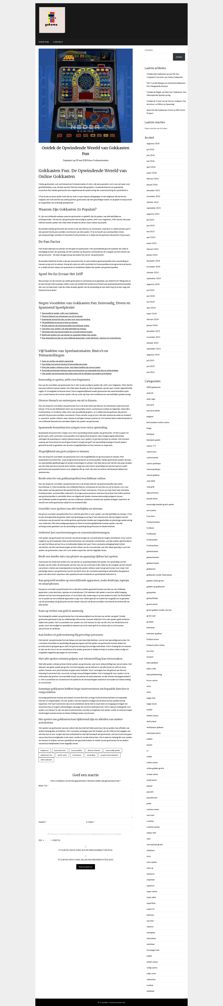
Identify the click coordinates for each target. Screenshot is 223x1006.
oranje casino (152, 774)
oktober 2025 (152, 202)
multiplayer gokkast (155, 727)
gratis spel (151, 616)
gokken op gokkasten (156, 586)
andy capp (151, 399)
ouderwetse (152, 780)
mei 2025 (151, 231)
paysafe (150, 792)
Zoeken (149, 50)
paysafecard (152, 797)
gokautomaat (152, 551)
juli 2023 (150, 360)
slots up (150, 868)
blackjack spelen (153, 440)
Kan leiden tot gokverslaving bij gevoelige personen (64, 364)
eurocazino (151, 510)
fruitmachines (152, 545)
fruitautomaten (100, 160)
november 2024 (153, 266)
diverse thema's (94, 750)
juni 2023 (151, 366)
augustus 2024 (153, 284)
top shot (150, 921)
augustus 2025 (153, 214)
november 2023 (153, 337)
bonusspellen (76, 750)
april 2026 (151, 167)
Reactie (43, 785)
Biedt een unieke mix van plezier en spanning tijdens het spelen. (69, 335)
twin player (151, 938)
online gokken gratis (155, 768)
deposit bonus (153, 493)
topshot (150, 926)
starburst (151, 874)
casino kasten (152, 457)
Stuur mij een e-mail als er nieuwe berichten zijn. (85, 859)
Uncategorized (153, 950)
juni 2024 (151, 296)
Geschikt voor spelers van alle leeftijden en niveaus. (64, 328)
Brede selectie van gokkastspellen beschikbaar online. (65, 325)
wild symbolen (46, 760)
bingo (149, 428)
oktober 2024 (152, 272)
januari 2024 (152, 325)
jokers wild (151, 668)
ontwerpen (76, 755)
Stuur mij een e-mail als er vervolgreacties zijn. (86, 850)
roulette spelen (153, 827)
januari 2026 (152, 184)
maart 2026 (152, 173)
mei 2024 (151, 302)
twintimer (151, 944)
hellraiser (151, 627)
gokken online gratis (155, 580)
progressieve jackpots (109, 755)
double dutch (152, 498)
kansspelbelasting (154, 674)
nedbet (150, 739)
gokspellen (151, 592)
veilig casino (152, 967)
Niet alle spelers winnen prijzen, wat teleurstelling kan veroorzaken (71, 367)
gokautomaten (153, 557)
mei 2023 (151, 372)
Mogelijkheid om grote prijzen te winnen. (60, 322)
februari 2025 (153, 249)
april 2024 (151, 308)
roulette (150, 821)
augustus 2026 (153, 143)
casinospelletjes (153, 469)
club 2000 (151, 481)
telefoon (150, 915)
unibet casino (152, 962)
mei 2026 (151, 161)
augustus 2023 (153, 354)
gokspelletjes (152, 598)
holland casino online (156, 645)
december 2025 (153, 190)
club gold (150, 487)
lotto (149, 686)
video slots (151, 973)
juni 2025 (151, 225)
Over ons (44, 42)
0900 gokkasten (154, 387)
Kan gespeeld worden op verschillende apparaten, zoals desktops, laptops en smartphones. (81, 338)
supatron (150, 885)
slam (148, 838)
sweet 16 (150, 909)
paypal (149, 786)
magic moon (152, 704)
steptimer (151, 879)
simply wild (151, 833)
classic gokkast (153, 475)
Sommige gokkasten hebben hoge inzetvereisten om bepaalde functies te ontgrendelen (80, 370)
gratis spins (62, 755)
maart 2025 (152, 243)
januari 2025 (152, 255)
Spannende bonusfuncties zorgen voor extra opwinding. (66, 319)
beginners (45, 750)
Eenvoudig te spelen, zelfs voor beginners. (60, 313)
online (149, 756)
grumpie (150, 622)
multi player (152, 721)
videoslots (151, 979)
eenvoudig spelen (113, 750)
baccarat (150, 405)
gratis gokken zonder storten (159, 610)
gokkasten (151, 569)
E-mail (90, 822)
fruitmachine (152, 539)
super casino (152, 891)
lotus (149, 692)
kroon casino (152, 680)
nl (147, 750)
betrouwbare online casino (158, 422)
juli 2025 (150, 220)
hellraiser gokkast (154, 633)
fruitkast (150, 528)
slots (149, 856)
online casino (152, 762)
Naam (42, 822)
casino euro (152, 451)
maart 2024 (152, 313)
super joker (151, 897)
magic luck (151, 698)
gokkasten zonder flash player (159, 575)
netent (149, 745)
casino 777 (151, 446)
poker (149, 803)
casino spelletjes (154, 463)
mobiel (149, 709)
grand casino (152, 604)
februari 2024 (153, 319)
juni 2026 (151, 155)
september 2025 (154, 208)
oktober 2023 (152, 343)
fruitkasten (151, 534)
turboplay (151, 932)
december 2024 (153, 261)
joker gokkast (152, 662)
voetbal (150, 985)
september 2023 (154, 348)
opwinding (91, 755)
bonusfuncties (60, 750)
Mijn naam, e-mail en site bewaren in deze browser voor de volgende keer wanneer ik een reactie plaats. (86, 834)
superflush (151, 903)
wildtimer (151, 991)
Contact (58, 42)
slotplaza (150, 850)
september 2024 (154, 278)
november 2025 (153, 196)
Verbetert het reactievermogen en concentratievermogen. (67, 331)
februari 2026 (153, 178)
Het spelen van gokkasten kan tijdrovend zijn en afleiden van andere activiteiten (77, 373)
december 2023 (153, 331)
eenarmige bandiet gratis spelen (160, 504)
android (150, 393)
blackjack (150, 434)
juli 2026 (150, 149)
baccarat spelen (153, 410)
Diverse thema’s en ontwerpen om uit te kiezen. (62, 316)
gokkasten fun (46, 755)
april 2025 (151, 237)
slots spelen (152, 862)
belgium (150, 416)
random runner (153, 809)
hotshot (150, 657)
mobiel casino (152, 715)
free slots (151, 516)
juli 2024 (150, 290)
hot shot (150, 651)
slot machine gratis (155, 844)
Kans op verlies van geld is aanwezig (57, 361)
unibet (149, 956)
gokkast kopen (153, 563)
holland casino (153, 639)
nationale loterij (153, 733)
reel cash (150, 815)
